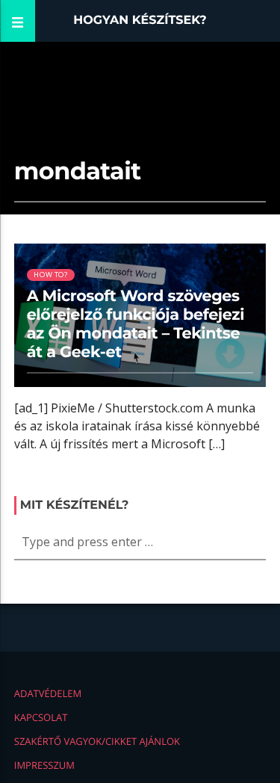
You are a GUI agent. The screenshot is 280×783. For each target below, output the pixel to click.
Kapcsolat (41, 717)
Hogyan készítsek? (140, 20)
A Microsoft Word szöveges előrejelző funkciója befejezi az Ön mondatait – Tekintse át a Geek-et (135, 324)
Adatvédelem (47, 693)
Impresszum (44, 765)
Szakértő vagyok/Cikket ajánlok (97, 741)
